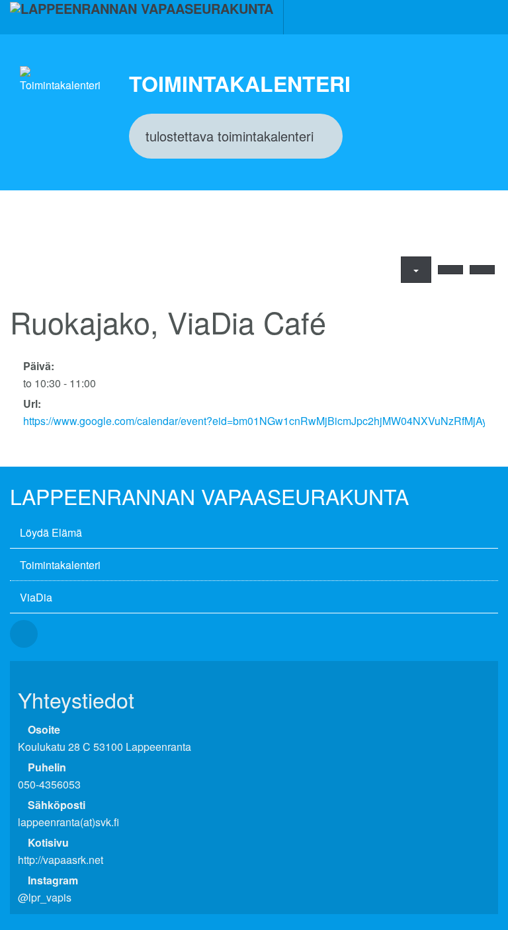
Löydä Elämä (51, 532)
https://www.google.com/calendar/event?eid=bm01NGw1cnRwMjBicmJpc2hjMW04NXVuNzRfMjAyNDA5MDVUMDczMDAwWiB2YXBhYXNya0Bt (254, 420)
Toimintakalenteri (60, 564)
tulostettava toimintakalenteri (230, 135)
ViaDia (36, 597)
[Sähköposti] (450, 269)
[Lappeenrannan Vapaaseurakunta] (141, 17)
